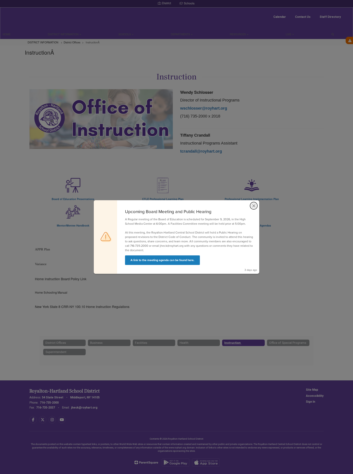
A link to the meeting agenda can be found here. (162, 260)
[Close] (253, 205)
